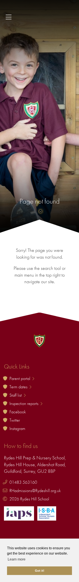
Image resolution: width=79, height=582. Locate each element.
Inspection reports (24, 403)
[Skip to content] (39, 211)
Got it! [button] (39, 570)
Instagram (17, 428)
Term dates (19, 387)
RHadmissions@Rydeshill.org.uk (35, 490)
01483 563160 (23, 482)
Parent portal (20, 378)
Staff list (16, 395)
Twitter (14, 420)
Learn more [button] (16, 559)
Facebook (17, 412)
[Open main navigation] (39, 17)
